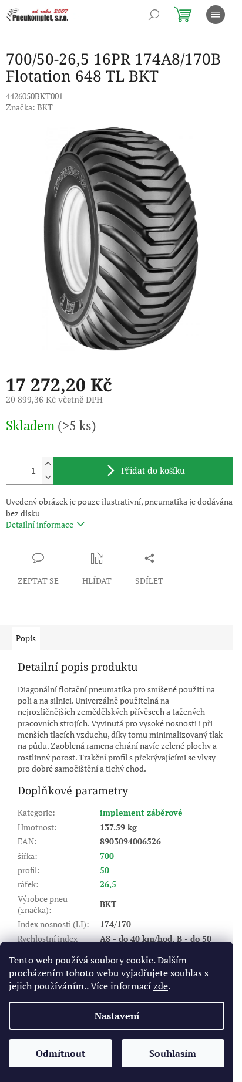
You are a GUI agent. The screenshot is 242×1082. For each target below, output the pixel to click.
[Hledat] (154, 14)
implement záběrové (141, 812)
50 (104, 869)
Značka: (29, 107)
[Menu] (215, 14)
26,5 (108, 884)
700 (107, 855)
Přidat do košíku (153, 470)
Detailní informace (39, 524)
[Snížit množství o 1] (47, 477)
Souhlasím (172, 1053)
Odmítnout (60, 1053)
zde (160, 985)
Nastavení (117, 1015)
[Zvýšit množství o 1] (47, 464)
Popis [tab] (26, 638)
